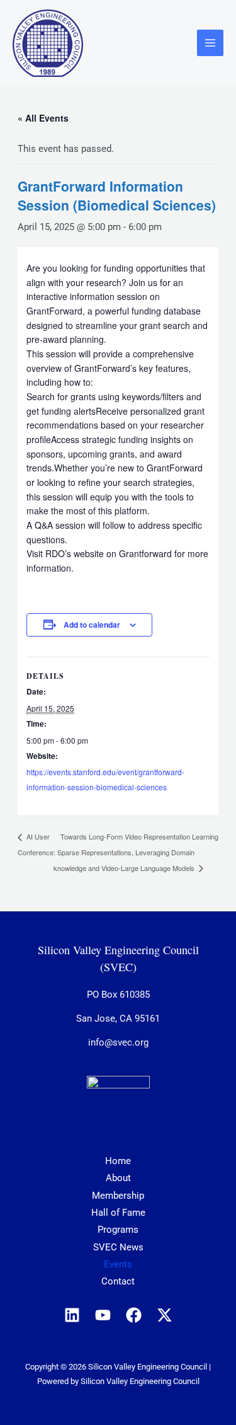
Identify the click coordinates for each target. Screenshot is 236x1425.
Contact (118, 1281)
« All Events (43, 118)
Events (118, 1264)
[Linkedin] (72, 1315)
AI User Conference (35, 844)
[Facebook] (134, 1315)
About (118, 1178)
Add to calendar (92, 624)
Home (118, 1161)
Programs (118, 1229)
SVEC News (118, 1247)
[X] (164, 1315)
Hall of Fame (118, 1212)
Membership (118, 1195)
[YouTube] (103, 1315)
